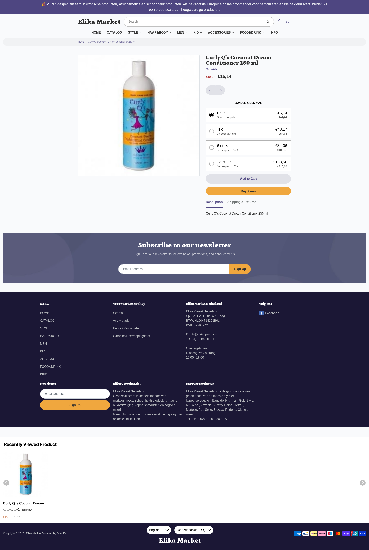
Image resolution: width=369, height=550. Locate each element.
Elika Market (99, 21)
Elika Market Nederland (129, 391)
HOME (96, 32)
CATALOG (114, 32)
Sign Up (240, 269)
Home (81, 42)
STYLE (133, 32)
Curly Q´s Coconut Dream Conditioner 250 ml (111, 42)
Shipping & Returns (241, 202)
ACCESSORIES (219, 32)
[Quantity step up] (220, 90)
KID (196, 32)
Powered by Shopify (54, 533)
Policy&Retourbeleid (127, 328)
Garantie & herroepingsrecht (132, 336)
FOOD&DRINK (250, 32)
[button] (248, 115)
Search (118, 313)
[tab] (216, 203)
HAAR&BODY (157, 32)
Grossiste (211, 69)
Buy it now (248, 191)
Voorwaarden (122, 320)
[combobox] (193, 22)
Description (214, 202)
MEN (180, 32)
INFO (274, 32)
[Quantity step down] (210, 90)
